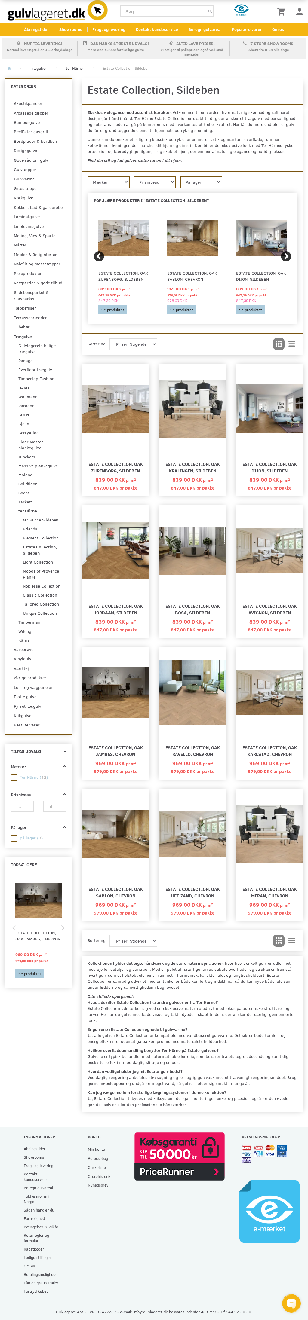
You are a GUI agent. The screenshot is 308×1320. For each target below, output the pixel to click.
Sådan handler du (39, 1209)
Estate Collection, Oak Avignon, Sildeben (269, 609)
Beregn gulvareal (205, 29)
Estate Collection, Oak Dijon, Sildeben (261, 276)
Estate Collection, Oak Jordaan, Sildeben (115, 609)
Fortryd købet (36, 1291)
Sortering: (97, 344)
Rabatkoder (34, 1248)
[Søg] (210, 11)
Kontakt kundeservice (157, 29)
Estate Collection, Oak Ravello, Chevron (192, 750)
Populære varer (247, 29)
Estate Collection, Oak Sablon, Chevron (192, 276)
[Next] (286, 256)
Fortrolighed (34, 1218)
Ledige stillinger (37, 1257)
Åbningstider (36, 29)
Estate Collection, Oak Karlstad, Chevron (269, 750)
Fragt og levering (108, 29)
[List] (291, 344)
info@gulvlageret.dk (150, 1311)
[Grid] (279, 344)
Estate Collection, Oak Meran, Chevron (269, 892)
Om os (278, 29)
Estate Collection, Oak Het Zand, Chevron (192, 892)
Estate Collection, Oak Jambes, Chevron (37, 936)
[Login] (299, 11)
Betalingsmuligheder (41, 1274)
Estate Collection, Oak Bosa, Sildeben (192, 609)
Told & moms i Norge (36, 1198)
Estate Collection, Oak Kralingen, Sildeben (192, 467)
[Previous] (99, 256)
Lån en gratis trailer (41, 1282)
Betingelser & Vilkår (41, 1226)
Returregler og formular (36, 1238)
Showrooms (70, 29)
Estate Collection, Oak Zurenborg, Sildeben (123, 276)
